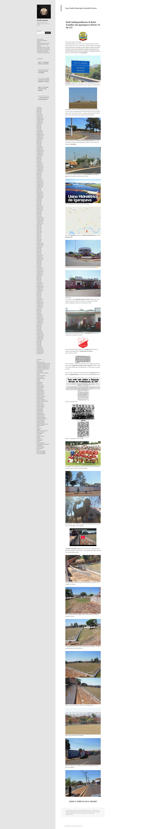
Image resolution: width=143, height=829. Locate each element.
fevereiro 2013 (40, 283)
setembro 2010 (40, 322)
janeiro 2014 (39, 270)
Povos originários (40, 443)
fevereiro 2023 (40, 164)
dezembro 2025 (40, 118)
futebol (82, 811)
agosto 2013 (39, 275)
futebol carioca (40, 394)
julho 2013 (39, 277)
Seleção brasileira (41, 447)
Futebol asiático (40, 391)
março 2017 (39, 239)
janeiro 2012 (39, 301)
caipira (94, 810)
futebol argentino (40, 390)
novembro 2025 (40, 119)
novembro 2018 (40, 220)
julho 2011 (39, 309)
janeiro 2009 (39, 349)
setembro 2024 (40, 138)
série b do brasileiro (41, 451)
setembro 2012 (40, 290)
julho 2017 (39, 233)
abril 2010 (39, 329)
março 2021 (39, 190)
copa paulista (40, 371)
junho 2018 (39, 227)
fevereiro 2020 (40, 207)
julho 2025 (39, 125)
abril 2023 (39, 161)
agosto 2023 (39, 155)
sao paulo (89, 813)
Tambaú (92, 47)
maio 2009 (39, 344)
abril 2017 (39, 238)
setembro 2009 (40, 338)
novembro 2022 (40, 168)
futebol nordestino (41, 414)
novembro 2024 (40, 135)
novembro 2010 (40, 320)
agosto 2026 (39, 108)
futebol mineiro (40, 413)
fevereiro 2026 (40, 115)
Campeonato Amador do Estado (43, 363)
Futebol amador (40, 387)
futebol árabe (40, 389)
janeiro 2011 (39, 317)
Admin (39, 62)
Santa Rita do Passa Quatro (82, 47)
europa (38, 379)
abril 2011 (39, 313)
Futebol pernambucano (42, 418)
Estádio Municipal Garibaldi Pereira (73, 811)
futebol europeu (40, 405)
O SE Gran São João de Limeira (43, 52)
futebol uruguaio (40, 425)
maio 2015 (39, 251)
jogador (38, 429)
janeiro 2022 (39, 181)
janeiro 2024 (39, 149)
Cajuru (76, 51)
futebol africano (40, 386)
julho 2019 (39, 212)
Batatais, (81, 51)
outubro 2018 (40, 221)
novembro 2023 (40, 151)
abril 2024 (39, 145)
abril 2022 (39, 177)
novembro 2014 (40, 258)
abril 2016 (39, 242)
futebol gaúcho (40, 408)
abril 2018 (39, 229)
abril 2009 (39, 345)
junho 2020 (39, 201)
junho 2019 (39, 213)
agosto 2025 (39, 123)
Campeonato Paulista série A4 (43, 367)
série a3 (38, 449)
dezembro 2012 (40, 286)
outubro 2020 (40, 196)
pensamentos (40, 440)
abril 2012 (39, 297)
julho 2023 (39, 157)
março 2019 (39, 216)
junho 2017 (39, 235)
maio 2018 (39, 228)
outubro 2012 (40, 289)
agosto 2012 (39, 291)
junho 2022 (39, 174)
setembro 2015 (40, 246)
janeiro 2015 (39, 256)
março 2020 (39, 205)
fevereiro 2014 (40, 268)
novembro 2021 (40, 184)
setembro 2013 (40, 274)
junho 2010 (39, 326)
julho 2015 (39, 248)
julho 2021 (39, 188)
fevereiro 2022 (40, 180)
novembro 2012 (40, 287)
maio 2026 (39, 112)
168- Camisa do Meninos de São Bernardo (43, 89)
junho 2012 (39, 294)
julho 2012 (39, 293)
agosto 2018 (39, 224)
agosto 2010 (39, 324)
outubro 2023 (40, 153)
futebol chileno (40, 398)
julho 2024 (39, 141)
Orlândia (85, 51)
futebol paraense (40, 416)
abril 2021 (39, 189)
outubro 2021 (40, 185)
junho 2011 (39, 310)
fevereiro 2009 (40, 348)
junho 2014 (39, 263)
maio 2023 (39, 159)
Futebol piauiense (41, 420)
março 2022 (39, 178)
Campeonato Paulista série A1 (43, 364)
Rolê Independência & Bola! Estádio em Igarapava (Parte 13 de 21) (83, 25)
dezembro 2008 (40, 350)
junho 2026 (39, 111)
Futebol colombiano (41, 399)
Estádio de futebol (41, 378)
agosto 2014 (39, 260)
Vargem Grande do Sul (90, 49)
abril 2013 (39, 281)
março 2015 (39, 254)
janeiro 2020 (39, 208)
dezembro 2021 (40, 182)
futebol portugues (41, 421)
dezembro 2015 (40, 244)
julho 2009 (39, 341)
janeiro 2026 (39, 116)
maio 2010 (39, 328)
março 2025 (39, 130)
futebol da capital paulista (42, 401)
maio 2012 (39, 295)
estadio (97, 810)
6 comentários (70, 814)
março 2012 (39, 298)
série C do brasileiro (41, 452)
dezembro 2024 (40, 134)
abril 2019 (39, 215)
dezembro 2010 (40, 318)
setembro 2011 (40, 306)
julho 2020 (39, 200)
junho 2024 (39, 142)
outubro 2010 (40, 321)
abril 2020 (39, 204)
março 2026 (39, 114)
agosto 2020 (39, 199)
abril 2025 (39, 129)
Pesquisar (39, 31)
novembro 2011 (40, 303)
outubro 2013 (40, 272)
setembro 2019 (40, 209)
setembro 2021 (40, 186)
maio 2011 (39, 311)
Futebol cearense (40, 397)
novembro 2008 (40, 352)
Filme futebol (40, 382)
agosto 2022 (39, 172)
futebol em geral (40, 403)
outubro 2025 (40, 120)
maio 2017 (39, 236)
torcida (93, 813)
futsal (38, 426)
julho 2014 (39, 262)
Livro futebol (40, 433)
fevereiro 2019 (40, 217)
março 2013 (39, 282)
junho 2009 (39, 342)
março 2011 (39, 314)
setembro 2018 (40, 223)
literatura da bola (40, 432)
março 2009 (39, 346)
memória (39, 434)
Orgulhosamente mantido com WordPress (73, 826)
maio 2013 (39, 279)
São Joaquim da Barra (94, 51)
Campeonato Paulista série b (43, 369)
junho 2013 (39, 278)
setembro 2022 (40, 170)
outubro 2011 (40, 305)
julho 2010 (39, 325)
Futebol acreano (40, 385)
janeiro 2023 (39, 165)
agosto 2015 (39, 247)
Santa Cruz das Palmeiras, (77, 49)
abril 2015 (39, 252)
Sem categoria (40, 448)
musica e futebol (40, 436)
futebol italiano (40, 410)
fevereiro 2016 (40, 243)
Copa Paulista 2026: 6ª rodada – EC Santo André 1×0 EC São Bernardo (43, 45)
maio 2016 (39, 240)
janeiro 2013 (39, 285)
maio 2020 (39, 203)
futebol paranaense (41, 417)
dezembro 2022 (40, 166)
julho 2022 (39, 173)
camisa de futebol (40, 362)
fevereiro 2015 (40, 255)
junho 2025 (39, 126)
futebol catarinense (41, 395)
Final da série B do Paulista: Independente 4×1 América (43, 80)
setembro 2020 (40, 197)
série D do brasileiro (41, 453)
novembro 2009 (40, 336)
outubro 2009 (40, 337)
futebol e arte (40, 402)
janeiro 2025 (39, 133)
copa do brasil (40, 370)
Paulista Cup (39, 438)
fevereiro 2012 (40, 299)
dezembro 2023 (40, 150)
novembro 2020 (40, 194)
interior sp (39, 428)
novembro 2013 (40, 271)
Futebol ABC (39, 383)
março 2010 (39, 330)
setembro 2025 (40, 122)
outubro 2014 (40, 259)
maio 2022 (39, 176)
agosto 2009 (39, 340)
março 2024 (39, 146)
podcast (38, 441)
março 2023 (39, 162)
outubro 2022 (40, 169)
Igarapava (87, 811)
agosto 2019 (39, 211)
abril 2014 (39, 266)
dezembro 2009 (40, 334)
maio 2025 (39, 127)
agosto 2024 (39, 139)
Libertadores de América (42, 430)
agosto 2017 (39, 232)
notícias (38, 437)
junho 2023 (39, 158)
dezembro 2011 (40, 302)
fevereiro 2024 (40, 147)
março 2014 (39, 267)
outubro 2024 (40, 137)
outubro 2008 (40, 353)
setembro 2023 (40, 154)
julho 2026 (39, 110)
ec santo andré (40, 377)
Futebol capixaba (40, 393)
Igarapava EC (92, 811)
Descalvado (72, 47)
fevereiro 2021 (40, 192)
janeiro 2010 (39, 333)
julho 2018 (39, 225)
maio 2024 (39, 143)
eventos (38, 381)
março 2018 (39, 231)
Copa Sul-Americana (41, 375)
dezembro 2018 (40, 219)
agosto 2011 (39, 307)
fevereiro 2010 (40, 332)
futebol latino (40, 412)
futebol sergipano (40, 422)
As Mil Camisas (42, 20)
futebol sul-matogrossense (42, 424)
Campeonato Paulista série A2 (43, 366)
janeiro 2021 (39, 193)
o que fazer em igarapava (81, 813)
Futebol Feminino (40, 406)
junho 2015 (39, 250)
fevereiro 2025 (40, 131)
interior (73, 813)
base (38, 360)
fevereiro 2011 (40, 316)
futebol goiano (40, 409)
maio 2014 (39, 264)
